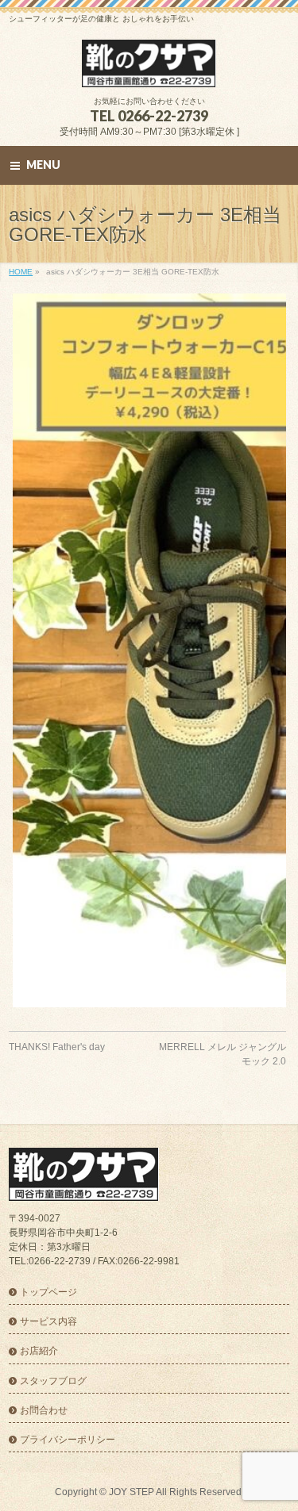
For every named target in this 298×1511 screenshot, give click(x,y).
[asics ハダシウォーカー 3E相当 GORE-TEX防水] (147, 650)
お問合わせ (44, 1410)
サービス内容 (48, 1321)
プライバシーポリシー (67, 1439)
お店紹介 (39, 1350)
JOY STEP (131, 1492)
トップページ (48, 1292)
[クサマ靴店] (149, 69)
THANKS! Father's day (57, 1047)
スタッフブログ (53, 1380)
